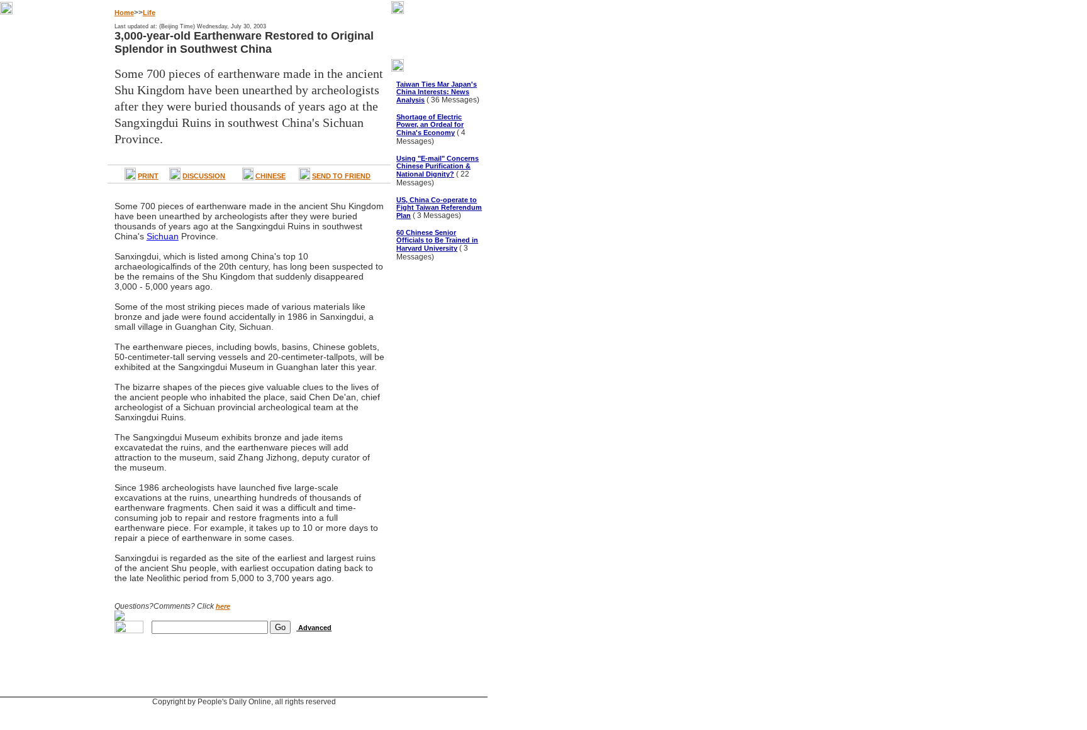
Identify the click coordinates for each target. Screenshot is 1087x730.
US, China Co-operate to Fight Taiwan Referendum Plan (439, 207)
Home (124, 12)
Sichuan (163, 236)
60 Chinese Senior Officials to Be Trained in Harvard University (437, 240)
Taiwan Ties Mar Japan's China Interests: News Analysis (436, 92)
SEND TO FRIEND (341, 176)
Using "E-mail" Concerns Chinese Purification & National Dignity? (437, 166)
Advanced (314, 627)
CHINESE (270, 176)
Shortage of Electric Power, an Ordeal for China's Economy (430, 124)
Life (149, 12)
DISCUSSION (203, 176)
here (223, 606)
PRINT (148, 176)
